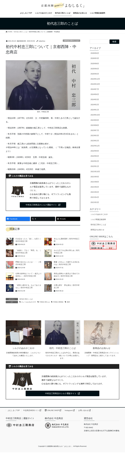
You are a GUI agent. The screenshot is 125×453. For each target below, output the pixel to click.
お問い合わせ (83, 410)
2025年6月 (95, 69)
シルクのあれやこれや (99, 214)
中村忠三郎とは (44, 302)
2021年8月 (95, 182)
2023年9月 (95, 120)
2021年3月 (95, 202)
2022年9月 (95, 151)
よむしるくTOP (14, 410)
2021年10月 (95, 172)
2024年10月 (95, 84)
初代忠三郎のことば (71, 41)
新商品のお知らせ (97, 230)
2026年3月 (95, 58)
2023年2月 (95, 141)
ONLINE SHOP (53, 410)
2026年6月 (95, 53)
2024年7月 (95, 89)
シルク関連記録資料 (98, 219)
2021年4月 (95, 197)
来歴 (68, 302)
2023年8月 (95, 125)
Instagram (69, 410)
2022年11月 (95, 146)
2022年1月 (95, 166)
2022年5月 (95, 156)
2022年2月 (95, 161)
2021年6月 (95, 187)
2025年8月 (95, 64)
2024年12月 (95, 79)
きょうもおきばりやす (28, 302)
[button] (43, 205)
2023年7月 (95, 130)
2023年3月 (95, 135)
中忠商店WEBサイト (31, 410)
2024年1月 (95, 110)
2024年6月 (95, 94)
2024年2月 (95, 105)
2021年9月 (95, 177)
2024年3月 (95, 99)
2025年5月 (95, 74)
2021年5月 (95, 192)
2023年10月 (95, 115)
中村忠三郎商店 (58, 302)
